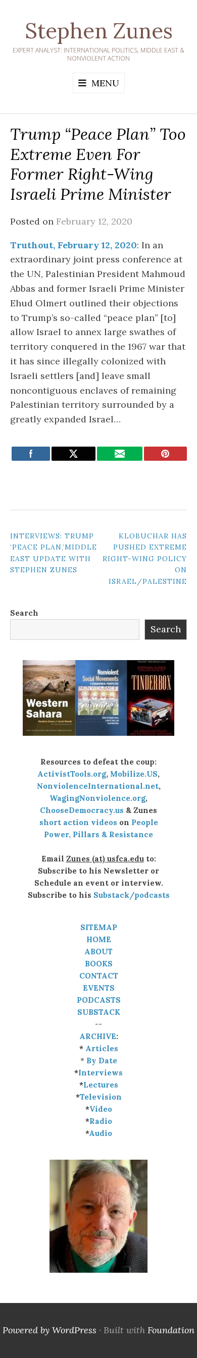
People (144, 822)
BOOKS (99, 963)
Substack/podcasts (131, 895)
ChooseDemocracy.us (82, 810)
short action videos (78, 822)
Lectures (100, 1085)
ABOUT (98, 951)
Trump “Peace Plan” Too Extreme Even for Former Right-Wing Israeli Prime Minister (98, 164)
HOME (98, 939)
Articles (101, 1048)
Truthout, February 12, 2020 (73, 245)
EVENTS (99, 988)
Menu (105, 83)
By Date (101, 1060)
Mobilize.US (134, 774)
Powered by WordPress (49, 1330)
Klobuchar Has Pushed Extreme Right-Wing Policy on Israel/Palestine (145, 558)
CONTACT (98, 976)
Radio (100, 1121)
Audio (100, 1133)
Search (24, 613)
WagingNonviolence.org (97, 798)
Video (100, 1109)
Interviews (100, 1072)
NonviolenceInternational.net (98, 786)
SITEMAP (98, 927)
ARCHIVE (97, 1036)
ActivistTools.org (71, 774)
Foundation (170, 1330)
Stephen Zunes (99, 30)
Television (101, 1097)
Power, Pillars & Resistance (98, 834)
